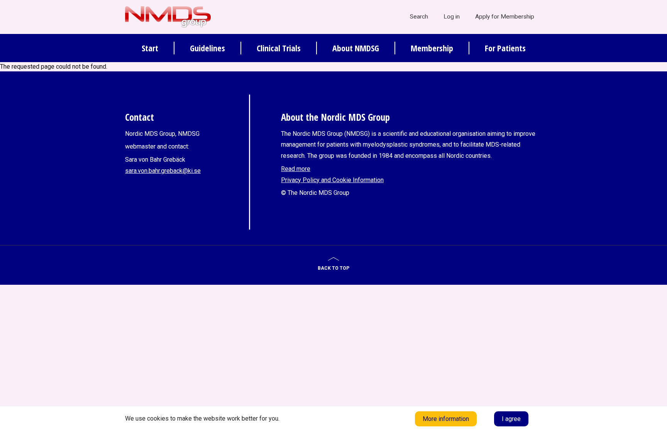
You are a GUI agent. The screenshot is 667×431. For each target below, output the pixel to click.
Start (150, 48)
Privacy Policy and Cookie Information (332, 180)
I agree (511, 419)
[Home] (168, 16)
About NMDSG (355, 48)
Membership (432, 48)
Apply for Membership (504, 16)
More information (446, 419)
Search (419, 16)
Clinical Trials (279, 48)
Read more (295, 168)
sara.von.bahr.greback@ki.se (163, 170)
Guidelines (207, 48)
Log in (452, 16)
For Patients (505, 48)
